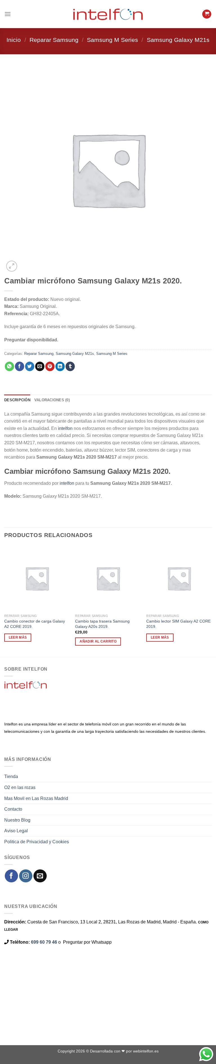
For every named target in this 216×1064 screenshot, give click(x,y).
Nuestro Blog (17, 820)
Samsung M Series (112, 40)
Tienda (11, 776)
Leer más (18, 637)
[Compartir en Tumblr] (70, 366)
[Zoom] (11, 266)
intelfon (65, 428)
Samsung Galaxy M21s (178, 40)
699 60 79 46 (44, 942)
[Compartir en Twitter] (29, 366)
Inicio (13, 40)
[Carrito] (206, 14)
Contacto (13, 809)
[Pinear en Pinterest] (50, 366)
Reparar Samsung (54, 40)
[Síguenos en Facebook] (11, 876)
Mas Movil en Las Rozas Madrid (36, 798)
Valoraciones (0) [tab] (52, 400)
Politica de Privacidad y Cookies (36, 841)
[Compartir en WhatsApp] (9, 366)
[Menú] (7, 14)
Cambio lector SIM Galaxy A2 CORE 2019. (178, 624)
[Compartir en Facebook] (19, 366)
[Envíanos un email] (40, 876)
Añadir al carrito (98, 641)
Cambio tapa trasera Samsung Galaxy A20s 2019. (102, 624)
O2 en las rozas (19, 787)
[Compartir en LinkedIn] (60, 366)
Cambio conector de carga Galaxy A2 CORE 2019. (34, 624)
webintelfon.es (146, 1051)
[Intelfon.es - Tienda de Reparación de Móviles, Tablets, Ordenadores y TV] (108, 14)
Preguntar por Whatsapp (87, 942)
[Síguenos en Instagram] (25, 876)
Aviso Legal (16, 830)
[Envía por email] (39, 366)
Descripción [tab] (17, 400)
